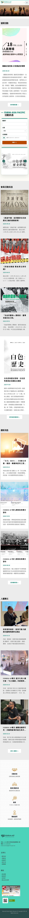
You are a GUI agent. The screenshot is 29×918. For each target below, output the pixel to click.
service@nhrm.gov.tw (9, 846)
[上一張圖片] (2, 10)
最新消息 (4, 856)
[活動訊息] (14, 770)
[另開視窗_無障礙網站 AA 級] (12, 900)
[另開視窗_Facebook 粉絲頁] (11, 891)
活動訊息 (4, 858)
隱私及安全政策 (5, 880)
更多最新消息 (14, 583)
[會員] (14, 798)
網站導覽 (4, 874)
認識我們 (4, 860)
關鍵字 (4, 121)
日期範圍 (4, 134)
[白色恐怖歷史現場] (14, 161)
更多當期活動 (13, 105)
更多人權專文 (14, 751)
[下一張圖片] (27, 10)
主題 (3, 128)
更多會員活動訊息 (14, 417)
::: (24, 2)
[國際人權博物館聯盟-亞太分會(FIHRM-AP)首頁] (6, 2)
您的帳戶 (4, 878)
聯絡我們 (4, 876)
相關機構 (4, 864)
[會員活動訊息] (14, 784)
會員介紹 (4, 862)
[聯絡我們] (14, 812)
